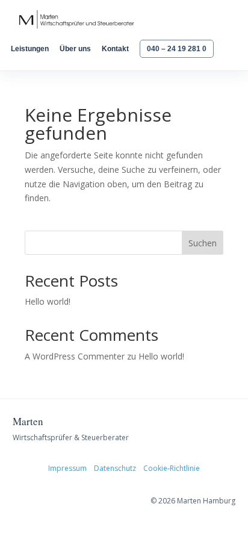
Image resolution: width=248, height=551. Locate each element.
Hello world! (47, 301)
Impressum (67, 468)
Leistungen (30, 48)
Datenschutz (115, 468)
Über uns (75, 48)
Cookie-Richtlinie (171, 468)
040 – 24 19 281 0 (176, 49)
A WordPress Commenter (75, 356)
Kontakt (115, 48)
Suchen (202, 243)
